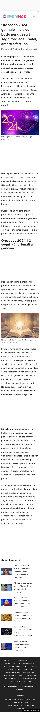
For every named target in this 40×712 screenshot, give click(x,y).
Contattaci (20, 690)
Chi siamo (8, 705)
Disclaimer (20, 708)
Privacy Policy (28, 705)
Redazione (18, 705)
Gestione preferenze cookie (31, 710)
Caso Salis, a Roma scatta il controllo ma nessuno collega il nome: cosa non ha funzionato (22, 571)
